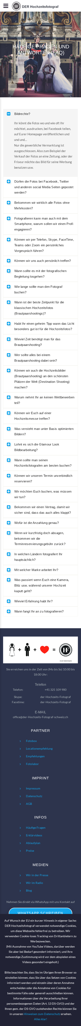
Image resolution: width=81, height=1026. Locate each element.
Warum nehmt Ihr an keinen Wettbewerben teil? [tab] (44, 400)
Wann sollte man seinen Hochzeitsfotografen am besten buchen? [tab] (42, 462)
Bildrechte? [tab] (22, 114)
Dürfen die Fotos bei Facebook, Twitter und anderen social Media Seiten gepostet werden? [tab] (43, 187)
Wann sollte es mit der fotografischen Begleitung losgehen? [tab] (40, 273)
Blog (29, 890)
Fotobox (31, 741)
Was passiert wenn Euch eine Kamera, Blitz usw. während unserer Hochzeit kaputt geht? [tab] (41, 585)
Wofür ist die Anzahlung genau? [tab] (36, 523)
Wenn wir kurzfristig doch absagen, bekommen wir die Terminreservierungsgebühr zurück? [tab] (39, 538)
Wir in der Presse (37, 875)
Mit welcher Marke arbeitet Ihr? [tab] (36, 570)
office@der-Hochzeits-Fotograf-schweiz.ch (40, 717)
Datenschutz (34, 796)
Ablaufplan (33, 843)
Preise (30, 850)
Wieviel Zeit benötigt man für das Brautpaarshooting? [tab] (37, 341)
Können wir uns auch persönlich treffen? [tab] (42, 260)
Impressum (33, 788)
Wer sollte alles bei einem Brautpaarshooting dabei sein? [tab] (35, 357)
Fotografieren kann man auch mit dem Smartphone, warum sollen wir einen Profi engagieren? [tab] (43, 224)
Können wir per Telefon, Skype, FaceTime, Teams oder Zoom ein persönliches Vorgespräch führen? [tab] (44, 245)
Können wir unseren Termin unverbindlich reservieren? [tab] (43, 478)
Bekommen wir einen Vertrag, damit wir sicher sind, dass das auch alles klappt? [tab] (42, 509)
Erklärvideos (34, 835)
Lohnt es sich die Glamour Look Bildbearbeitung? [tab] (36, 447)
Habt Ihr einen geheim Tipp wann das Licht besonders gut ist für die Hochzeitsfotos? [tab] (44, 326)
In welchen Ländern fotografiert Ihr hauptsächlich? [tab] (38, 556)
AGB (29, 803)
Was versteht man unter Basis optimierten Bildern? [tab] (44, 431)
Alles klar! (40, 1019)
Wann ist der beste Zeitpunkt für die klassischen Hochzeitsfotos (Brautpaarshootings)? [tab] (39, 307)
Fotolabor (32, 764)
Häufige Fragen (35, 827)
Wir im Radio (34, 882)
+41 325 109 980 (55, 689)
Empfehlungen (35, 756)
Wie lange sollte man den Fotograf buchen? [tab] (38, 289)
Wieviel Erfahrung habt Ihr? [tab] (33, 601)
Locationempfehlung (39, 748)
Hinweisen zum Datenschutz (42, 1014)
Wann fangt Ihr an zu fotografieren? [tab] (39, 611)
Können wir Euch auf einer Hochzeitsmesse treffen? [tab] (33, 415)
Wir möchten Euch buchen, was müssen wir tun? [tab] (43, 494)
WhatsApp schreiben (40, 913)
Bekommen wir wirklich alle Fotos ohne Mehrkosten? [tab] (42, 205)
